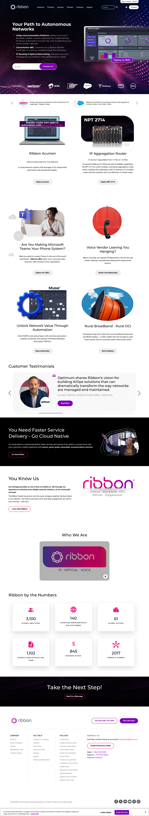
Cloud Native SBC (25, 47)
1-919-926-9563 (101, 755)
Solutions (40, 7)
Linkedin (125, 801)
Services (60, 7)
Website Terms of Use (67, 780)
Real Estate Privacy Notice (68, 770)
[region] (74, 812)
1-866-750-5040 (99, 752)
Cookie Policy (64, 739)
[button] (9, 393)
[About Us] (126, 7)
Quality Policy (64, 766)
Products (50, 7)
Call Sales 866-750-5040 (104, 721)
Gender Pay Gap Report (68, 753)
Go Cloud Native (18, 454)
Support (89, 7)
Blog (138, 801)
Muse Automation (43, 351)
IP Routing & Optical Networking (33, 54)
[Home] (19, 7)
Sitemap (36, 753)
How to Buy (37, 746)
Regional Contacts (94, 757)
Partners (70, 7)
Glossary (36, 743)
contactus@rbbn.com (128, 739)
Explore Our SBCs (42, 273)
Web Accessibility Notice (41, 760)
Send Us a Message (74, 696)
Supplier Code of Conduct (68, 777)
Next (136, 103)
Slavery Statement (66, 773)
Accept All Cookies (122, 812)
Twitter (121, 801)
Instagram (134, 801)
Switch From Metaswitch (108, 273)
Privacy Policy (64, 756)
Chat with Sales (129, 721)
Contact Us (48, 66)
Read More (65, 403)
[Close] (145, 812)
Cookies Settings (105, 812)
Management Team (16, 750)
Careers (12, 746)
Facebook (116, 801)
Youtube (130, 801)
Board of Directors (16, 743)
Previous (12, 103)
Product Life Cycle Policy (68, 760)
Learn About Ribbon (19, 509)
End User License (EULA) (68, 746)
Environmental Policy (67, 750)
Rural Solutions (108, 351)
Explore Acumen (42, 182)
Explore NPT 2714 (108, 182)
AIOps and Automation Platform (32, 35)
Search (117, 7)
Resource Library (39, 750)
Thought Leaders (16, 753)
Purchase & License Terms (68, 763)
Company (80, 7)
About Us (13, 739)
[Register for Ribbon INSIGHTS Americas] (46, 103)
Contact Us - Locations (41, 739)
